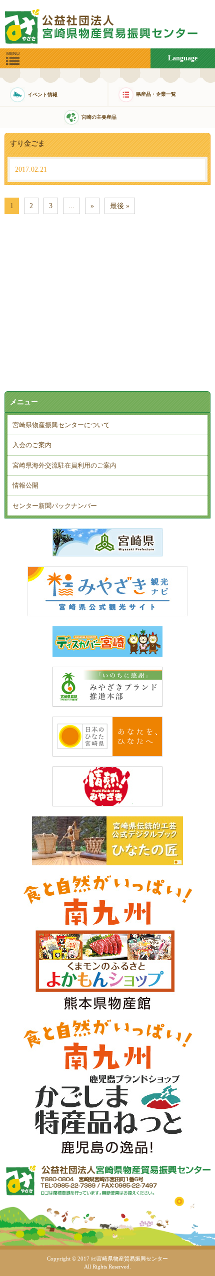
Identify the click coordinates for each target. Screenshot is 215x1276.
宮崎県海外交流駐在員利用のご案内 (64, 465)
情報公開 (25, 485)
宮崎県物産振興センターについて (61, 425)
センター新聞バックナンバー (54, 506)
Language (183, 58)
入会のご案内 (32, 445)
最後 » (120, 206)
